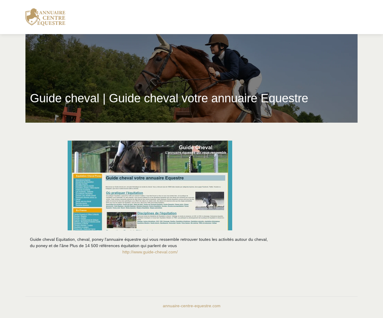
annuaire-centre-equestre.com (192, 305)
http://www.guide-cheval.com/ (150, 251)
